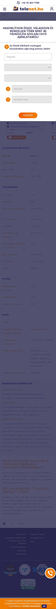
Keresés (28, 115)
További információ (31, 606)
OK (44, 606)
